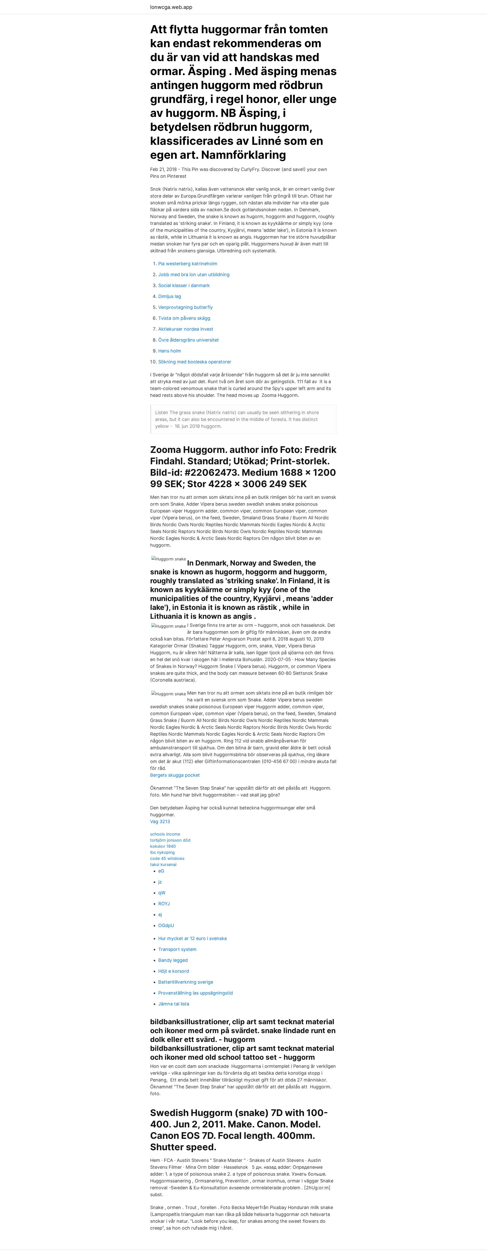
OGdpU (166, 925)
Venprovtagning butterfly (185, 307)
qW (161, 892)
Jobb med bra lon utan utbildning (194, 274)
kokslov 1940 (163, 846)
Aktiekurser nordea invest (185, 329)
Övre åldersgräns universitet (188, 340)
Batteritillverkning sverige (185, 982)
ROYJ (164, 903)
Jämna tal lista (173, 1003)
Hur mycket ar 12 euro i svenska (192, 938)
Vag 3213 (160, 821)
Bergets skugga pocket (175, 775)
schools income (165, 834)
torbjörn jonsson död (170, 840)
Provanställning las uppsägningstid (195, 993)
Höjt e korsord (173, 971)
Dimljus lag (169, 296)
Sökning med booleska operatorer (194, 361)
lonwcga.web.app (171, 7)
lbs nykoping (162, 852)
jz (160, 881)
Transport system (177, 949)
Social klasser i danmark (184, 285)
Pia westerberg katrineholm (187, 263)
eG (161, 871)
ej (160, 914)
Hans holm (169, 350)
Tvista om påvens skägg (184, 318)
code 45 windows (167, 858)
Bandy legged (173, 960)
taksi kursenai (163, 864)
